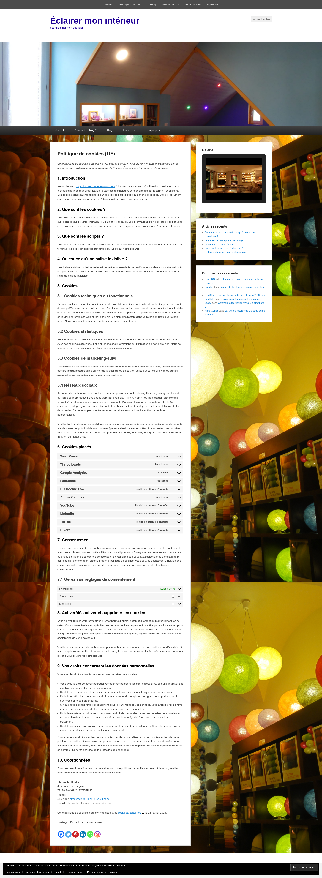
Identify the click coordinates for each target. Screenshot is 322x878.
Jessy (208, 302)
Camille (209, 287)
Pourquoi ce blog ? (131, 4)
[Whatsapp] (90, 831)
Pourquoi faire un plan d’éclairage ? (224, 248)
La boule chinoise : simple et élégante (225, 252)
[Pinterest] (75, 831)
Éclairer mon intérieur (94, 21)
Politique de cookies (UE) (86, 153)
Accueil (108, 4)
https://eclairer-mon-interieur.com (95, 186)
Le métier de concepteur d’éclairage (224, 240)
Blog (153, 4)
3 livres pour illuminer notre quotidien (240, 299)
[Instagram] (97, 831)
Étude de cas (170, 4)
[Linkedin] (83, 831)
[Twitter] (68, 831)
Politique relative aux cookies (102, 872)
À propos (213, 4)
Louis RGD (211, 279)
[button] (225, 189)
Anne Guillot (211, 310)
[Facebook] (61, 831)
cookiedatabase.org (129, 812)
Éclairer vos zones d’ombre (219, 244)
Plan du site (193, 4)
